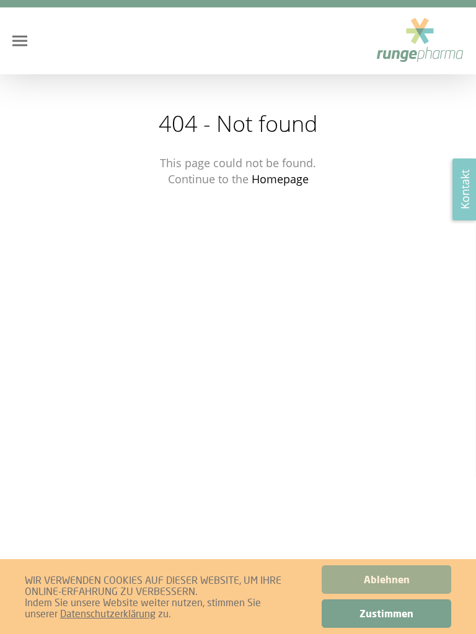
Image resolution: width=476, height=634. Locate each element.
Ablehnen (387, 579)
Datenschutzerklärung (108, 613)
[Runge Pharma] (420, 41)
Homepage (280, 179)
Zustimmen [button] (386, 613)
